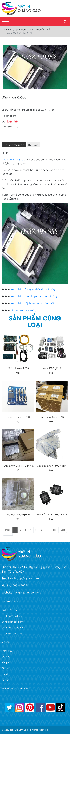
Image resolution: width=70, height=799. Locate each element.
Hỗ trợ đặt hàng (10, 610)
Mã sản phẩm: (9, 115)
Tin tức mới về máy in (24, 310)
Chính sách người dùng (14, 627)
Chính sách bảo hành (12, 621)
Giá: (4, 121)
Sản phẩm (7, 662)
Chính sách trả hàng (12, 615)
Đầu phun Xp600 (13, 159)
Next (53, 529)
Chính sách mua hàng (13, 633)
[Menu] (5, 21)
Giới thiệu (6, 656)
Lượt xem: (7, 126)
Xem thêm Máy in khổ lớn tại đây (32, 289)
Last (63, 529)
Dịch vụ (5, 668)
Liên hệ (5, 680)
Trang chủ (7, 650)
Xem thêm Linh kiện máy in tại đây (33, 296)
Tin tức (5, 674)
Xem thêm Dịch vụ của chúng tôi (32, 303)
